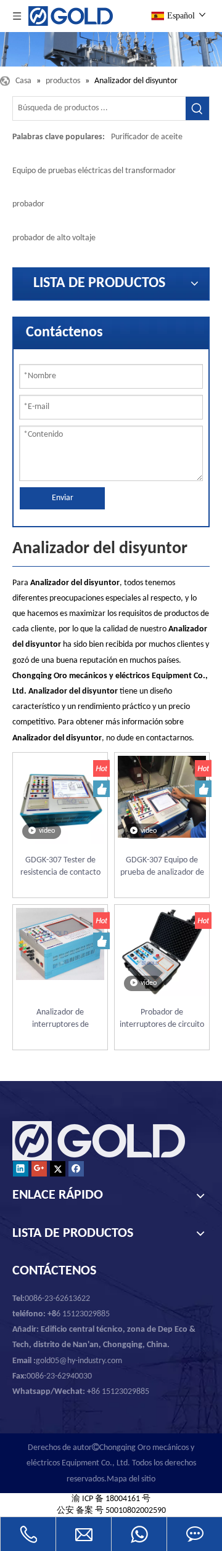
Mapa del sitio (131, 1479)
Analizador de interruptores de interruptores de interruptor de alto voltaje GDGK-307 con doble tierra (60, 1019)
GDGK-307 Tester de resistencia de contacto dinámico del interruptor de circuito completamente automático (60, 867)
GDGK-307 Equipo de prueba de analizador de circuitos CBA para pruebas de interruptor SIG (162, 867)
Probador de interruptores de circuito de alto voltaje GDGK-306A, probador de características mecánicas (162, 1019)
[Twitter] (57, 1168)
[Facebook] (76, 1168)
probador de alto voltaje (54, 238)
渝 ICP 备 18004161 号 (111, 1499)
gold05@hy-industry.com (79, 1361)
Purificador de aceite (147, 137)
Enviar (62, 498)
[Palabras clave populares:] (197, 108)
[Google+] (39, 1168)
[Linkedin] (20, 1168)
